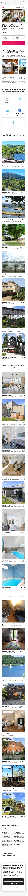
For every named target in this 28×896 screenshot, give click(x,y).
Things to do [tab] (16, 828)
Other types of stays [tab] (6, 828)
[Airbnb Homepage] (3, 7)
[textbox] (7, 39)
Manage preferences (13, 887)
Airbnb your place (20, 7)
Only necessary (13, 883)
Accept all (13, 880)
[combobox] (13, 34)
